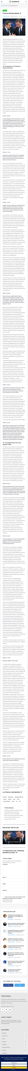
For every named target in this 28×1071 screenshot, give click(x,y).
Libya (18, 799)
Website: (5, 890)
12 (16, 781)
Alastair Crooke (11, 965)
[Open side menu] (1, 1)
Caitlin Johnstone (11, 934)
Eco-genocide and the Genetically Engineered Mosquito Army (16, 946)
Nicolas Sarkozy (6, 801)
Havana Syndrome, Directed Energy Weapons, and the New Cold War (16, 924)
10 (8, 630)
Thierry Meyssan (6, 16)
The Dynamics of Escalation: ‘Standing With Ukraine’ (14, 970)
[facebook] (8, 985)
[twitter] (20, 985)
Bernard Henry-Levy (19, 797)
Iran (14, 799)
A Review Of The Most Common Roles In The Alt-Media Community (16, 939)
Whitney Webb (10, 919)
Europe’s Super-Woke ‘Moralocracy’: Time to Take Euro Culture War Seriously (16, 962)
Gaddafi (9, 799)
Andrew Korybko (11, 941)
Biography (4, 1033)
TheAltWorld (15, 1)
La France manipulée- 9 (14, 841)
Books (3, 1038)
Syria (13, 801)
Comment (5, 864)
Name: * (4, 877)
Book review (5, 1036)
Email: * (4, 883)
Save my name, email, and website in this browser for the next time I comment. (14, 897)
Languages (4, 1053)
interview (4, 1050)
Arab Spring (10, 797)
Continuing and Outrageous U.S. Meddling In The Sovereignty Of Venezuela (15, 916)
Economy (4, 1041)
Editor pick (4, 1044)
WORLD (6, 5)
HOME (2, 5)
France (4, 799)
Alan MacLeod (10, 926)
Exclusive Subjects (6, 1047)
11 (21, 725)
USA (19, 801)
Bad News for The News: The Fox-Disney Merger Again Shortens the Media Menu (16, 954)
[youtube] (10, 1009)
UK (16, 801)
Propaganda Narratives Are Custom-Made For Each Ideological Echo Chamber (16, 932)
